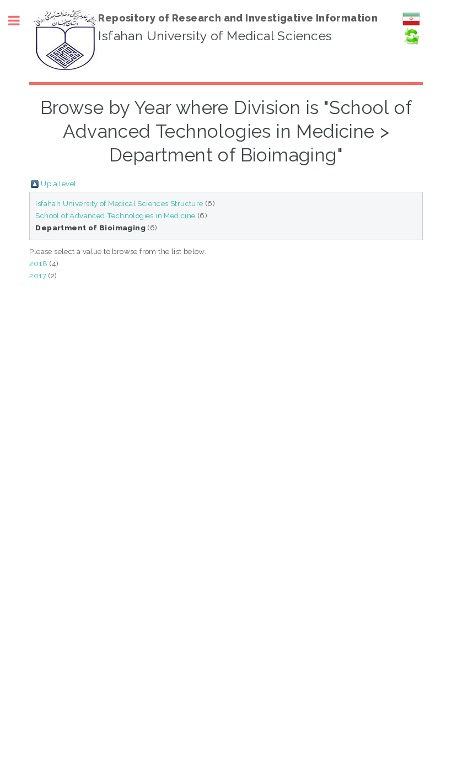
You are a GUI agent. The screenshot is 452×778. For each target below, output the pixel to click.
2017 (37, 275)
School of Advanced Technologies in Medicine (115, 215)
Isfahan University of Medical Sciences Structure (119, 203)
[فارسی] (411, 24)
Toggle (20, 20)
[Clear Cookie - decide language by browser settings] (411, 42)
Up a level (58, 183)
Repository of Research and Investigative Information (238, 18)
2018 (38, 263)
